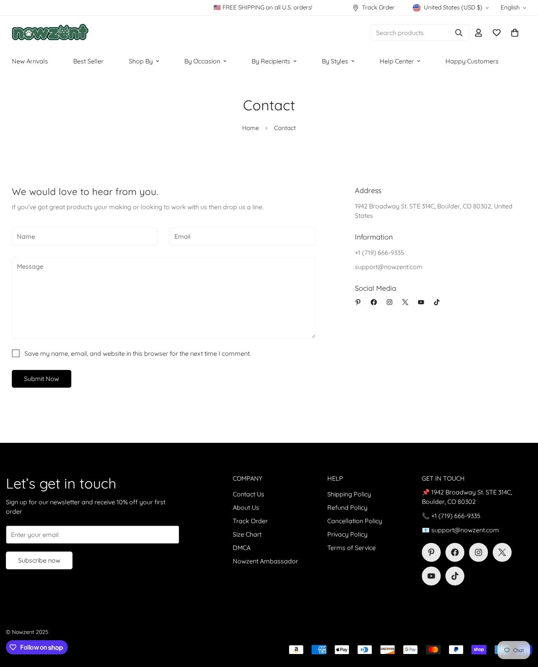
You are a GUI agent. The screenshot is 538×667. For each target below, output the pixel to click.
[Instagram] (389, 302)
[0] (515, 33)
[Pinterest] (358, 302)
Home (250, 128)
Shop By (141, 61)
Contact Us (248, 494)
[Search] (459, 32)
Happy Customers (472, 61)
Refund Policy (347, 507)
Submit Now (41, 379)
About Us (246, 507)
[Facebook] (374, 302)
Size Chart (247, 534)
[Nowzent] (50, 33)
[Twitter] (405, 302)
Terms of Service (351, 548)
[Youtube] (421, 302)
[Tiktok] (437, 302)
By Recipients (271, 61)
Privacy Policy (347, 534)
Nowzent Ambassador (265, 561)
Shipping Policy (349, 494)
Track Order (250, 521)
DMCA (241, 548)
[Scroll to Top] (523, 624)
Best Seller (88, 61)
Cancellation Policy (354, 521)
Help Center (397, 61)
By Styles (335, 61)
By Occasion (202, 61)
